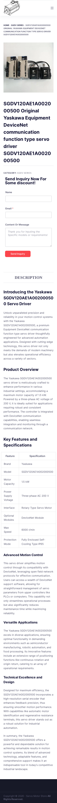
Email (9, 208)
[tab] (28, 277)
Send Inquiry (18, 253)
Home (6, 25)
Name (8, 192)
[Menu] (52, 8)
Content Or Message (17, 224)
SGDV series (17, 25)
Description (28, 277)
